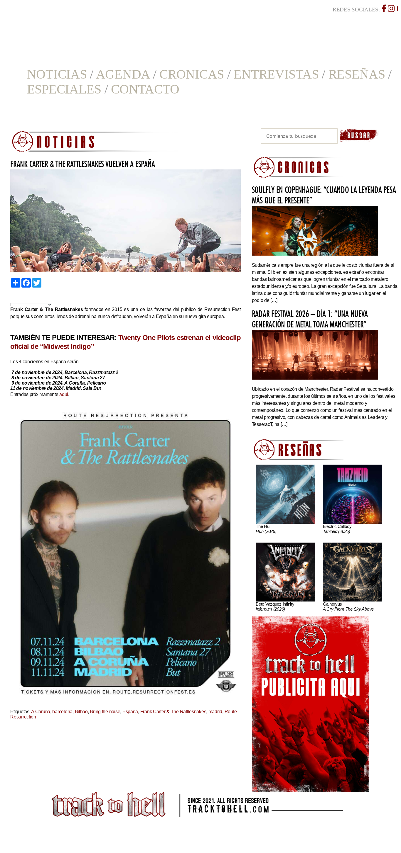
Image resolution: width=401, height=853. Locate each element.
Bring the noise (105, 711)
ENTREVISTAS (276, 74)
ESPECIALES (64, 89)
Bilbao (81, 711)
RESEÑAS (356, 74)
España (130, 711)
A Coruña (40, 711)
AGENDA (123, 74)
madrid (215, 711)
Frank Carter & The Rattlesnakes (173, 711)
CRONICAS (191, 74)
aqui (63, 394)
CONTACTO (145, 89)
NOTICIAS (57, 74)
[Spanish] (33, 298)
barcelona (62, 711)
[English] (19, 298)
